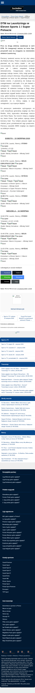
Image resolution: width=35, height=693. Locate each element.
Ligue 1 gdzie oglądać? (9, 530)
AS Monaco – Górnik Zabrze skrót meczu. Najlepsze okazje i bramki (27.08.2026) (16, 425)
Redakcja (3, 655)
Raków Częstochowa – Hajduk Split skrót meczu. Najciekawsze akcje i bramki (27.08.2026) (15, 409)
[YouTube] (30, 652)
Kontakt (10, 655)
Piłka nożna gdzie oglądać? (11, 622)
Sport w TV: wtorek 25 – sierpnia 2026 (12, 354)
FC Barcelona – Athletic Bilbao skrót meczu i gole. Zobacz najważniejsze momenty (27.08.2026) (16, 403)
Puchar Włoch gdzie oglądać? (11, 538)
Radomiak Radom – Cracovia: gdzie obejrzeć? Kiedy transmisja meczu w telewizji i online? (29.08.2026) (16, 380)
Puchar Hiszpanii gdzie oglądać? (12, 532)
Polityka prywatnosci (24, 655)
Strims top (6, 614)
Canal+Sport (6, 565)
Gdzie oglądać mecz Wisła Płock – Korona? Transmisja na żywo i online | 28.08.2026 (14, 386)
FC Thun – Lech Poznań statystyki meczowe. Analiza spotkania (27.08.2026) (17, 448)
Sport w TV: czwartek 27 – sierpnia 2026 (13, 347)
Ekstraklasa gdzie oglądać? (10, 494)
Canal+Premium (7, 562)
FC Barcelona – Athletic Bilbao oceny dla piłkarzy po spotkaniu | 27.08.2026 (16, 443)
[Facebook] (5, 652)
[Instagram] (13, 652)
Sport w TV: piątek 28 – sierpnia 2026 (12, 344)
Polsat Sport (6, 584)
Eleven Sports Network (17, 16)
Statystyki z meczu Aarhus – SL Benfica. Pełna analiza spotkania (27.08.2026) (17, 454)
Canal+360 (5, 578)
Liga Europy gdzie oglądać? (11, 479)
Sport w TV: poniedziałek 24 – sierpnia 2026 (14, 358)
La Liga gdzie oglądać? (9, 519)
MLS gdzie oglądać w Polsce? (11, 516)
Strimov (5, 619)
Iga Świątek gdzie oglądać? (10, 627)
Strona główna (5, 16)
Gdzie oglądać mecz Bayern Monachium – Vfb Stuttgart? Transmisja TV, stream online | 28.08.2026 (17, 375)
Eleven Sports (7, 581)
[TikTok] (23, 652)
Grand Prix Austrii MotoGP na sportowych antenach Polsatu (26, 318)
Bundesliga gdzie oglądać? (10, 524)
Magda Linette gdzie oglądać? (11, 635)
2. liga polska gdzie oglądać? (11, 502)
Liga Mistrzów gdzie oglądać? (11, 477)
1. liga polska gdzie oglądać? (11, 500)
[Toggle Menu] (2, 2)
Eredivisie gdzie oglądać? (10, 543)
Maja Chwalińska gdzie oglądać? (12, 640)
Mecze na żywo (7, 608)
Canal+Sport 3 (7, 570)
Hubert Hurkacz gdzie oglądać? (12, 630)
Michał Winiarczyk (10, 33)
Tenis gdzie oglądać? (9, 624)
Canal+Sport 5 (7, 573)
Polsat (20, 37)
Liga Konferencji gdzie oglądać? (12, 482)
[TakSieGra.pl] (17, 10)
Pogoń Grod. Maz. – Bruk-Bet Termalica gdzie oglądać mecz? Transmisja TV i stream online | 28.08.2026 (17, 391)
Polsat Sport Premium (9, 586)
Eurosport (5, 589)
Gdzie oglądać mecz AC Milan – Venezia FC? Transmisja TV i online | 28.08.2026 (14, 369)
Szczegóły (22, 681)
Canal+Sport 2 (7, 567)
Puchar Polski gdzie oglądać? (11, 497)
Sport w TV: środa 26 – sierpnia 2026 (12, 351)
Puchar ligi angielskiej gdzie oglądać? (14, 540)
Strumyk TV (6, 616)
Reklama (15, 655)
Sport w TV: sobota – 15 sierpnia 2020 (9, 317)
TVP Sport (5, 592)
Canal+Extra (6, 576)
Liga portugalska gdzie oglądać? (12, 546)
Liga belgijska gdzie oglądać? (11, 548)
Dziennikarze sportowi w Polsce (12, 605)
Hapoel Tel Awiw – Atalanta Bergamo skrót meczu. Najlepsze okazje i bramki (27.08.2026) (16, 420)
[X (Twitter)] (19, 652)
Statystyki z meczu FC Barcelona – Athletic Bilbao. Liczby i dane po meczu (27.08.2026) (16, 438)
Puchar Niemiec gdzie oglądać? (12, 535)
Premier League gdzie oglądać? (12, 521)
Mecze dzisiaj (6, 611)
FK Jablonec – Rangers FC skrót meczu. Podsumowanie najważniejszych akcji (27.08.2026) (16, 414)
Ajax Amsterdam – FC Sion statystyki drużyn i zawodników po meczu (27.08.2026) (14, 459)
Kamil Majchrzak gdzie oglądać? (12, 638)
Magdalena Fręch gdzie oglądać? (12, 632)
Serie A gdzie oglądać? (9, 527)
